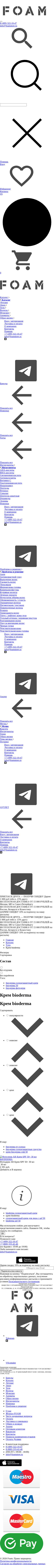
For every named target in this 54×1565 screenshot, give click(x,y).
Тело (2, 307)
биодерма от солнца (15, 1147)
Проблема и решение (10, 569)
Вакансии (10, 1431)
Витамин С (5, 480)
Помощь (4, 162)
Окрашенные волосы (10, 602)
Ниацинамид (6, 485)
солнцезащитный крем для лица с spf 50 (25, 1218)
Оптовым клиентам (15, 1429)
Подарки (4, 741)
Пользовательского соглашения (23, 1281)
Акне (2, 574)
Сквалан (4, 493)
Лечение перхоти (8, 595)
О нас (8, 1411)
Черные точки (7, 626)
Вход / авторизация (13, 321)
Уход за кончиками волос (12, 623)
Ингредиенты (7, 465)
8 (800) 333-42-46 (14, 1449)
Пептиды (4, 488)
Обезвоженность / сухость (12, 600)
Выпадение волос (8, 579)
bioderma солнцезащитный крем (21, 1213)
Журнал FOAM (13, 1413)
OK (2, 1234)
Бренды (3, 383)
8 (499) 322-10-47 (8, 23)
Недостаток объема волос (12, 597)
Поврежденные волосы (11, 608)
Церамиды (5, 498)
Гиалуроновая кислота (11, 483)
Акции (3, 696)
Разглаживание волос (10, 620)
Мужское (5, 313)
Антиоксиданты (8, 478)
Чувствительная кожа (10, 628)
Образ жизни (6, 318)
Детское (4, 302)
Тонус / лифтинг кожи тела (13, 615)
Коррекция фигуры (9, 590)
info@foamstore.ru (8, 26)
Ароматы (5, 315)
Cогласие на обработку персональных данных (22, 1563)
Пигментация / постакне (12, 605)
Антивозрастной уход (10, 577)
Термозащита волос (9, 613)
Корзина (4, 192)
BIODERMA (6, 1159)
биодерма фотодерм (15, 988)
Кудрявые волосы (8, 592)
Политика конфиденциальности (16, 1561)
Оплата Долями (13, 1439)
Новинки (4, 410)
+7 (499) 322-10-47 (13, 334)
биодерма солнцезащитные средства (23, 1149)
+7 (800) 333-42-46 (9, 1244)
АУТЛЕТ (4, 807)
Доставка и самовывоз (17, 1421)
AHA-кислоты (7, 470)
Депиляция (5, 584)
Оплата (9, 1419)
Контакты (9, 329)
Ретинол (4, 491)
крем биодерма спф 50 (17, 1152)
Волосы (4, 310)
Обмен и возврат (14, 1424)
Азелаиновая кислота (10, 475)
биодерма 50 (12, 985)
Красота (4, 729)
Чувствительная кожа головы (14, 631)
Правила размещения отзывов (20, 1437)
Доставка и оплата (13, 323)
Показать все (6, 408)
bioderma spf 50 (13, 1221)
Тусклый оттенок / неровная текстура (18, 618)
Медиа (3, 723)
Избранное (5, 189)
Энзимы (4, 501)
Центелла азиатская (9, 496)
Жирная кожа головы (10, 587)
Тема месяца (6, 739)
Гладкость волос (8, 582)
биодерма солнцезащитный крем (22, 983)
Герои (3, 734)
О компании (10, 326)
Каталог (4, 297)
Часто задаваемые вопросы (19, 1416)
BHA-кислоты (7, 473)
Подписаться (11, 1271)
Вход (2, 164)
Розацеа (4, 610)
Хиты (3, 438)
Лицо (3, 305)
